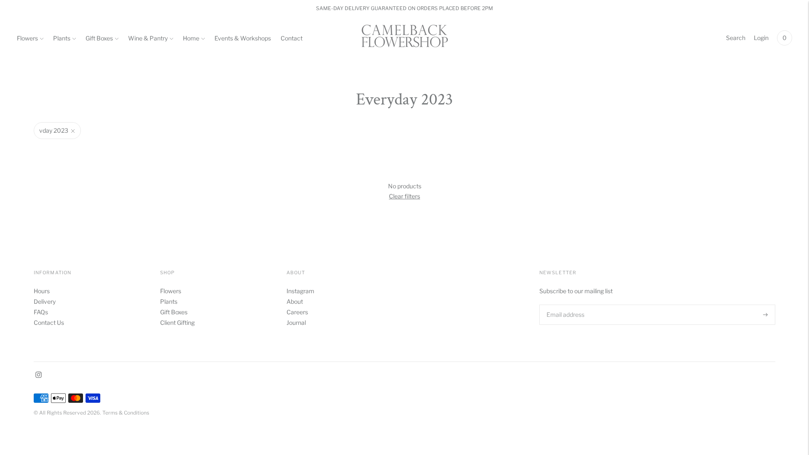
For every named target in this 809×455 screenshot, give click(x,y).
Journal (296, 322)
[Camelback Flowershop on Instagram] (38, 375)
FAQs (41, 312)
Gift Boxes (99, 38)
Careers (297, 312)
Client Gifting (177, 322)
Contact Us (49, 322)
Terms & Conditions (125, 413)
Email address (564, 304)
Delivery (45, 301)
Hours (42, 290)
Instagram (300, 290)
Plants (61, 38)
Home (191, 38)
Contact (292, 38)
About (295, 301)
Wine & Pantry (148, 38)
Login (761, 37)
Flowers (27, 38)
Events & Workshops (242, 38)
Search (735, 37)
